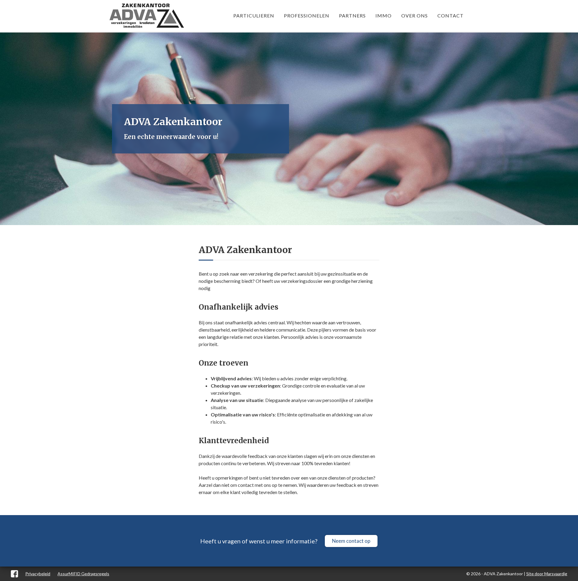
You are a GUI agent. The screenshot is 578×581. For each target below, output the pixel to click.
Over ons (414, 15)
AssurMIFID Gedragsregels (83, 573)
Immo (383, 15)
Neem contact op (351, 541)
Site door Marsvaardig (546, 573)
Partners (352, 15)
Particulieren (253, 15)
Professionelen (306, 15)
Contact (450, 15)
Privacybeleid (37, 573)
